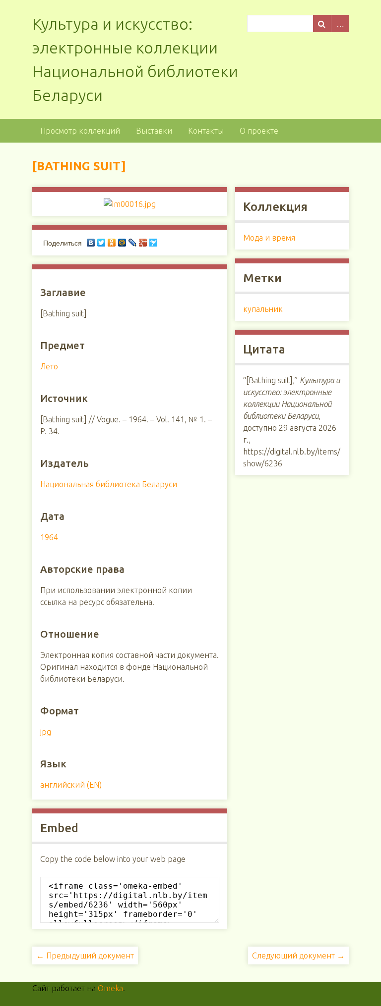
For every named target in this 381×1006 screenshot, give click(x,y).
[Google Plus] (143, 242)
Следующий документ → (298, 955)
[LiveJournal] (132, 242)
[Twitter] (101, 242)
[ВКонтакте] (91, 242)
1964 (49, 537)
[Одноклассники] (112, 242)
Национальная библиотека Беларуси (108, 484)
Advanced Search (340, 23)
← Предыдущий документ (85, 955)
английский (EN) (71, 784)
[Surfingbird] (153, 242)
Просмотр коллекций (80, 130)
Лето (49, 366)
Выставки (154, 130)
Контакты (206, 130)
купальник (263, 308)
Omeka (110, 988)
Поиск (322, 23)
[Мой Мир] (122, 242)
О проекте (259, 130)
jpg (45, 731)
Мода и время (269, 237)
